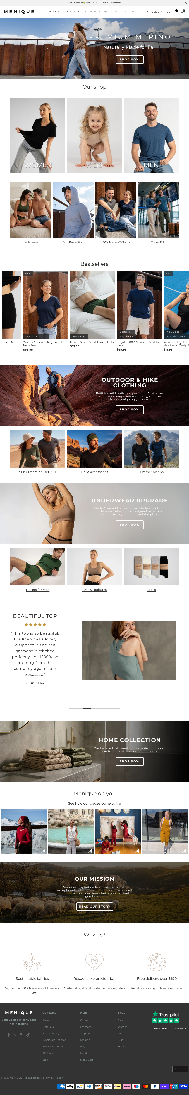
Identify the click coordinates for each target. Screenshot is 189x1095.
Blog (45, 1059)
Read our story (94, 906)
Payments (86, 1026)
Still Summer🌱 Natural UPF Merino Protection (94, 2)
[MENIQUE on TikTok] (28, 1035)
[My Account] (168, 12)
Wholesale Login (52, 1046)
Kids (120, 1039)
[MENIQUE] (19, 12)
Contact (85, 1020)
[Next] (183, 661)
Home (122, 1046)
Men (120, 1033)
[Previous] (5, 661)
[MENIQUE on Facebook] (9, 1035)
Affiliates (47, 1053)
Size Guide (86, 1059)
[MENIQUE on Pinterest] (22, 1035)
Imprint (85, 1053)
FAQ (82, 1046)
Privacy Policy (54, 1077)
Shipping (86, 1033)
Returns (85, 1039)
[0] (174, 12)
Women (123, 1026)
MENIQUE (16, 1077)
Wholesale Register (54, 1039)
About (46, 1020)
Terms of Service (34, 1077)
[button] (56, 10)
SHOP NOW (130, 59)
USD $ (155, 11)
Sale (120, 1020)
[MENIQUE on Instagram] (15, 1035)
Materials (48, 1026)
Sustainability (50, 1033)
